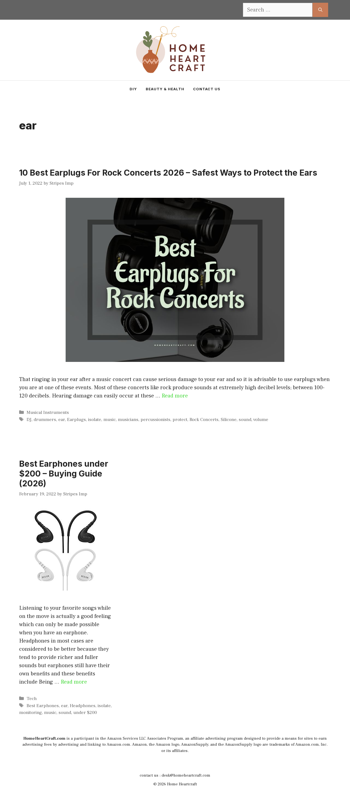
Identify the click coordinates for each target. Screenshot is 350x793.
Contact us (206, 89)
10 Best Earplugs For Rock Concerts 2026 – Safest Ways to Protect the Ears (168, 173)
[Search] (320, 10)
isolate (94, 420)
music (109, 420)
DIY (133, 89)
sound (245, 420)
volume (260, 420)
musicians (128, 420)
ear (61, 420)
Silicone (229, 420)
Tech (32, 699)
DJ (29, 420)
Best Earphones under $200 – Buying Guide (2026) (63, 473)
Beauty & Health (165, 89)
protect (180, 420)
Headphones (82, 706)
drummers (45, 420)
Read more (175, 395)
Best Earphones (43, 706)
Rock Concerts (203, 420)
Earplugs (76, 420)
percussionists (155, 420)
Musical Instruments (48, 412)
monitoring (30, 713)
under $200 (85, 713)
